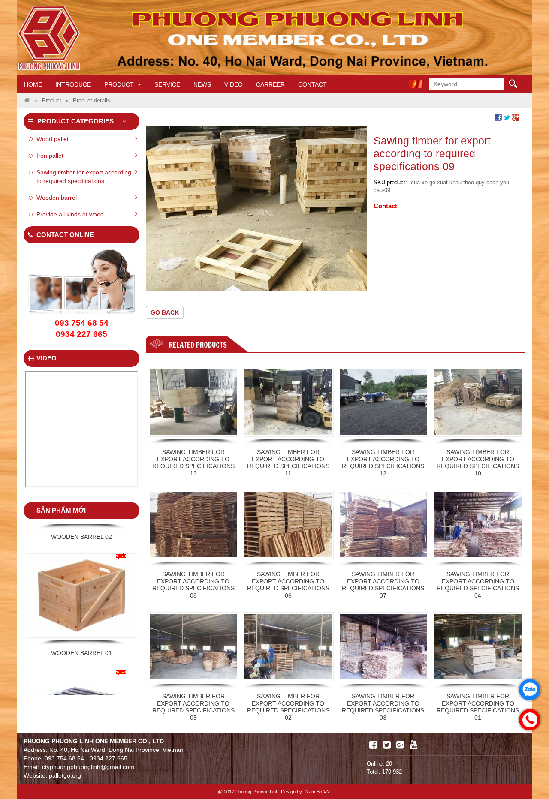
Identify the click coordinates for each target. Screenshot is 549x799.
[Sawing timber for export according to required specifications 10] (478, 402)
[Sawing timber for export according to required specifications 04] (478, 524)
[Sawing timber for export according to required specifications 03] (383, 646)
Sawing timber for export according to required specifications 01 (478, 707)
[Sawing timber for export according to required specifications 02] (288, 646)
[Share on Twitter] (507, 117)
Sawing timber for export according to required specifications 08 (193, 585)
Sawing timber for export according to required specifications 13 (193, 462)
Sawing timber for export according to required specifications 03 (383, 707)
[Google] (400, 745)
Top (528, 768)
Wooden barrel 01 (81, 601)
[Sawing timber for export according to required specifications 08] (193, 524)
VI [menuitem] (415, 84)
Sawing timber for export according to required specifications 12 (383, 462)
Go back (165, 312)
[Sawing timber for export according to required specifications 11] (288, 402)
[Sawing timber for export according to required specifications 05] (193, 646)
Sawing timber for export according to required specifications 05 (193, 707)
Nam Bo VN (317, 791)
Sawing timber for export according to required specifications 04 (478, 585)
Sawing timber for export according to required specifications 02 (288, 707)
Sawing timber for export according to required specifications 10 (478, 462)
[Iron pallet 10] (81, 660)
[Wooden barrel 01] (81, 544)
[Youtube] (413, 745)
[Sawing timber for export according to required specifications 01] (478, 646)
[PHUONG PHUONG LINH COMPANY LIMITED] (27, 101)
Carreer (270, 84)
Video (233, 84)
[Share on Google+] (515, 117)
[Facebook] (373, 745)
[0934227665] (527, 717)
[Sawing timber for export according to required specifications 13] (193, 402)
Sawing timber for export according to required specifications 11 (288, 462)
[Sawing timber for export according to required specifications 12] (383, 402)
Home (33, 84)
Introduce (73, 84)
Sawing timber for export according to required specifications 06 (288, 585)
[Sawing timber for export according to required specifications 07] (383, 524)
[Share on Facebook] (498, 117)
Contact (312, 84)
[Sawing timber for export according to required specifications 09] (256, 207)
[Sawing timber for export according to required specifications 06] (288, 524)
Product (120, 84)
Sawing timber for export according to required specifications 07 (383, 585)
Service (167, 84)
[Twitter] (386, 745)
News (202, 84)
